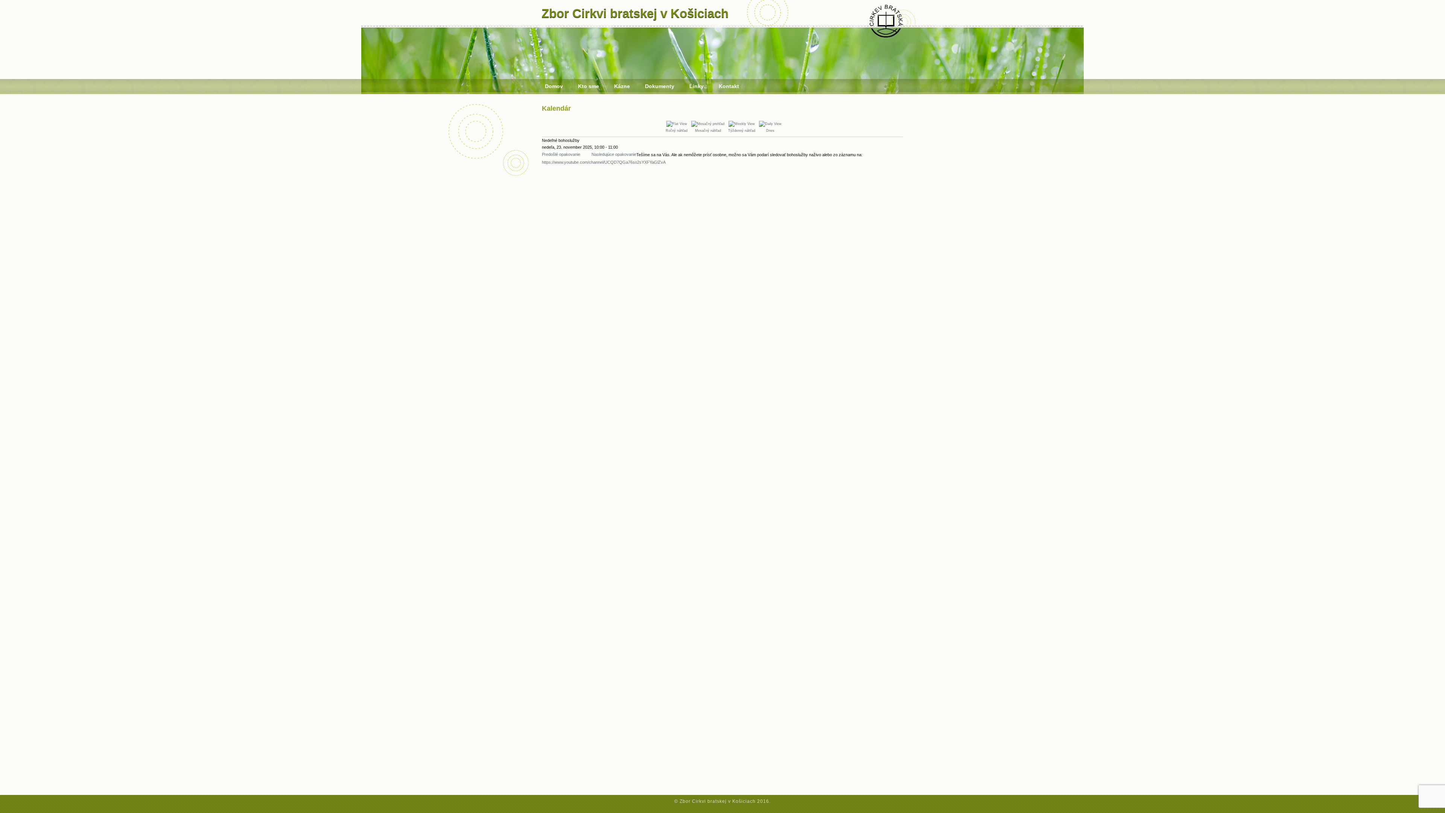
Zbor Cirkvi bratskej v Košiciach (635, 13)
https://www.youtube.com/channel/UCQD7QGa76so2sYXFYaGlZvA (604, 162)
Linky (696, 86)
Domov (554, 86)
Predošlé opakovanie (561, 154)
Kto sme (588, 86)
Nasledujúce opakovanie (614, 154)
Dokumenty (659, 86)
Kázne (622, 86)
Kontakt (729, 86)
